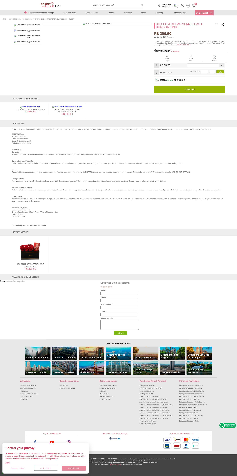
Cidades (111, 13)
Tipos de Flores (92, 13)
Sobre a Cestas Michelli (28, 386)
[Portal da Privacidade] (115, 439)
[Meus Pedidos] (188, 6)
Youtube (52, 442)
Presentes (128, 13)
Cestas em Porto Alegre (169, 356)
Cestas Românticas (32, 19)
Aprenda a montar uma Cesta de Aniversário (154, 410)
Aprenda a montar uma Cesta (149, 396)
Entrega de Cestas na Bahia (188, 418)
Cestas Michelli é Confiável (29, 394)
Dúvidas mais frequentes (107, 386)
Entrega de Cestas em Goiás (189, 421)
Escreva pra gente (115, 464)
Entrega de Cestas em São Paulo (190, 388)
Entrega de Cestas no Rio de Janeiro (191, 391)
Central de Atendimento (107, 388)
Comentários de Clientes (147, 421)
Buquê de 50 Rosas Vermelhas (30, 109)
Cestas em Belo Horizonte (196, 371)
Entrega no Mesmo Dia (147, 386)
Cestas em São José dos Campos (198, 356)
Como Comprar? (105, 399)
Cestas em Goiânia (36, 372)
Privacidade (24, 391)
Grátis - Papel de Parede (147, 424)
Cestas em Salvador (90, 357)
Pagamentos (24, 399)
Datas (143, 13)
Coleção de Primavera (67, 388)
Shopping (159, 13)
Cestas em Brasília (171, 372)
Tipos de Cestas (69, 13)
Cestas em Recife (143, 357)
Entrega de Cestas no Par (188, 407)
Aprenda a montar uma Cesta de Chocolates (154, 418)
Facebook (35, 442)
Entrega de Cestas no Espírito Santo (191, 396)
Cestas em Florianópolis (87, 371)
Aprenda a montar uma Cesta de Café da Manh (155, 415)
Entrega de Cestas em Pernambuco (191, 415)
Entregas (102, 391)
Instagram (68, 442)
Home (4, 19)
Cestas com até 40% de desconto (150, 388)
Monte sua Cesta (180, 13)
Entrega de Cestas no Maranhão (190, 410)
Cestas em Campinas (64, 357)
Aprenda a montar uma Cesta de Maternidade (154, 413)
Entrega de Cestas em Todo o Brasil (191, 386)
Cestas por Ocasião (16, 19)
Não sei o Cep (195, 71)
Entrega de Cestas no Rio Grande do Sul (193, 405)
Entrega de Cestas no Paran (189, 399)
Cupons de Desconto (146, 391)
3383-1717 (167, 6)
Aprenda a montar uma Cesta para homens (153, 402)
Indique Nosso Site (26, 396)
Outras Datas (64, 386)
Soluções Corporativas (27, 388)
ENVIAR (121, 333)
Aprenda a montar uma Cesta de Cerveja (153, 407)
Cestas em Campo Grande (143, 371)
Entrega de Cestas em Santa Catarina (192, 402)
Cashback (176, 6)
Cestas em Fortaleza (63, 372)
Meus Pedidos (104, 394)
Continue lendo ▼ (184, 45)
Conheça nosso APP (146, 394)
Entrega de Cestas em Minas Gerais (191, 394)
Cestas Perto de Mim (118, 343)
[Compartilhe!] (223, 25)
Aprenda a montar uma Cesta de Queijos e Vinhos (156, 405)
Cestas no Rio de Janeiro (116, 356)
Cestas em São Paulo (37, 357)
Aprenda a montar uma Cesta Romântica (153, 399)
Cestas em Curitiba (117, 372)
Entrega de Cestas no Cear (188, 413)
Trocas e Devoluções (106, 396)
